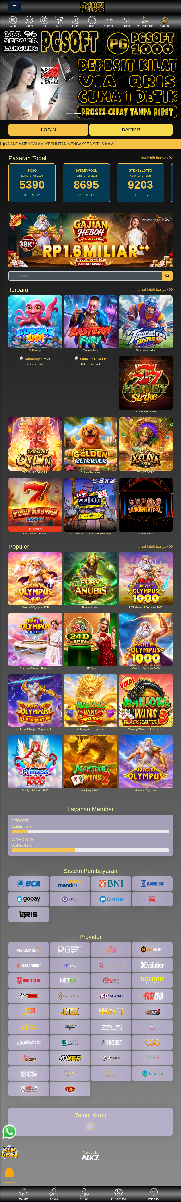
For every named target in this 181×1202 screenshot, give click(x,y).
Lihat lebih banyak (153, 158)
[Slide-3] (94, 113)
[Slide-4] (103, 113)
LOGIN (48, 129)
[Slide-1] (77, 113)
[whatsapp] (90, 1126)
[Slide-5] (111, 113)
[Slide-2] (86, 113)
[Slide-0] (69, 113)
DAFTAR (131, 129)
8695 (32, 184)
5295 (140, 184)
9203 (86, 184)
